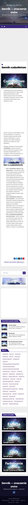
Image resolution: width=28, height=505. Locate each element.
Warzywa (12, 396)
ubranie (5, 396)
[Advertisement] (14, 43)
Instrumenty (6, 371)
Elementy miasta (7, 359)
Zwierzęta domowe (8, 401)
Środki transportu (13, 403)
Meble (5, 376)
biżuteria (5, 354)
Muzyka (21, 376)
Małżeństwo (19, 374)
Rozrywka (13, 391)
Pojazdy (5, 386)
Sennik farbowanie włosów (15, 341)
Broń (12, 354)
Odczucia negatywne (8, 381)
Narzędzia (6, 379)
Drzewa (17, 356)
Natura (12, 379)
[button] (25, 26)
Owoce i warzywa (13, 383)
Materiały (12, 374)
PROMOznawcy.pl (16, 498)
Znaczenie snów (11, 502)
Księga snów (22, 500)
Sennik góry (12, 333)
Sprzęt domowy (7, 393)
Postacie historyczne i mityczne (10, 388)
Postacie (12, 386)
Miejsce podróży (13, 376)
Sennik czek (8, 262)
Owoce (5, 383)
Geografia (16, 359)
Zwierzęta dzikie (18, 401)
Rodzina (5, 391)
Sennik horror (8, 442)
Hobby (5, 361)
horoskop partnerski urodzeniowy (11, 364)
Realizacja (10, 498)
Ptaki (21, 388)
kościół (19, 371)
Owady (17, 381)
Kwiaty (5, 374)
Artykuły (17, 502)
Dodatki (5, 356)
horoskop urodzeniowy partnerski (11, 369)
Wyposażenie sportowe (8, 398)
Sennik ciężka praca (18, 262)
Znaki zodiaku (19, 398)
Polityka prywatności (6, 500)
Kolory (13, 371)
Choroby (18, 354)
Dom (11, 356)
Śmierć (5, 403)
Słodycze (21, 393)
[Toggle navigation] (4, 27)
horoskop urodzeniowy (9, 366)
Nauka (19, 379)
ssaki (15, 393)
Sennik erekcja (12, 325)
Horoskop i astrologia (15, 500)
